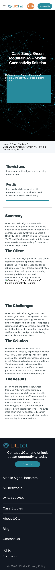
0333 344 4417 (11, 556)
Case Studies (13, 508)
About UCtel (12, 518)
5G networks (12, 488)
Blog (6, 529)
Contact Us (45, 6)
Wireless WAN (13, 498)
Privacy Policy (37, 566)
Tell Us (31, 6)
